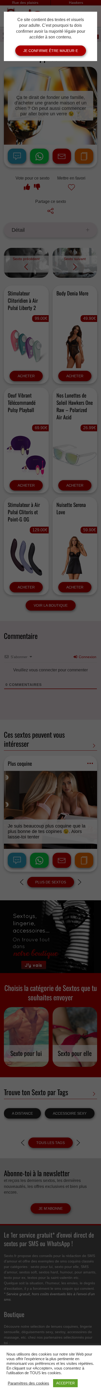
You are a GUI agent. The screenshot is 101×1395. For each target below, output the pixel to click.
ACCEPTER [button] (65, 1383)
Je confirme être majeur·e (50, 51)
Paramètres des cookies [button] (28, 1383)
